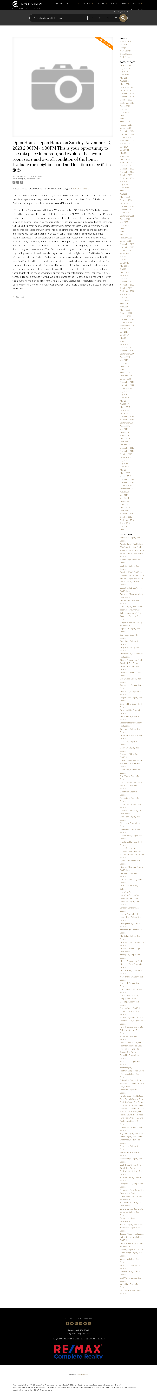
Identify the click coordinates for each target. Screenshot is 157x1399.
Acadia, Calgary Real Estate (131, 544)
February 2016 (126, 441)
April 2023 (124, 194)
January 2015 (125, 476)
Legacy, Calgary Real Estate (131, 914)
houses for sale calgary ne (130, 848)
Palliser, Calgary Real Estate (131, 1017)
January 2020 (125, 316)
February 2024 (126, 162)
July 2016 (124, 429)
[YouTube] (85, 1323)
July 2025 (124, 109)
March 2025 (125, 121)
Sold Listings (125, 57)
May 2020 (124, 303)
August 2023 (125, 181)
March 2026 (125, 84)
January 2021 (125, 278)
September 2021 (127, 253)
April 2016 (124, 435)
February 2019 (126, 344)
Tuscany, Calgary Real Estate (132, 1234)
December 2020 (127, 281)
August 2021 (125, 256)
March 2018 (125, 372)
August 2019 (125, 328)
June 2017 (124, 397)
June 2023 (124, 187)
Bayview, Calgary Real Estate (132, 575)
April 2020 (124, 306)
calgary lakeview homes (130, 610)
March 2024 (125, 159)
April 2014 (124, 504)
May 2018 (124, 366)
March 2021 (125, 272)
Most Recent (125, 65)
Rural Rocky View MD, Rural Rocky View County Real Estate (131, 1121)
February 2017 (126, 410)
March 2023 (125, 197)
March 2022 (125, 234)
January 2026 (125, 90)
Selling (101, 3)
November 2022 (127, 209)
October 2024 (126, 137)
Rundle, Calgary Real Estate (131, 1096)
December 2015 (127, 448)
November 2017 (127, 385)
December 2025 (127, 93)
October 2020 (126, 288)
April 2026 (124, 81)
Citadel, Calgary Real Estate (131, 660)
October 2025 (126, 100)
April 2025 (124, 118)
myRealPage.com (82, 1374)
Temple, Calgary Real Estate (131, 1224)
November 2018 (127, 350)
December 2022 (127, 206)
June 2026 (124, 74)
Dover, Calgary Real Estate (131, 760)
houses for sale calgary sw (130, 851)
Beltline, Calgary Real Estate (131, 578)
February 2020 (126, 313)
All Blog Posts (125, 41)
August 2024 (125, 143)
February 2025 (126, 125)
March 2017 (125, 407)
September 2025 (127, 103)
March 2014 (125, 507)
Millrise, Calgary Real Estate (131, 961)
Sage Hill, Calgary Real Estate (132, 1133)
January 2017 (125, 413)
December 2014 (127, 479)
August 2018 (125, 357)
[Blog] (89, 1323)
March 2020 (125, 310)
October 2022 (126, 212)
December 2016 (127, 416)
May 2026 (124, 78)
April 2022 (124, 231)
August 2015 (125, 460)
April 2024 (124, 156)
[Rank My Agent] (80, 1323)
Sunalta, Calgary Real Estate (131, 1209)
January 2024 (125, 165)
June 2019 (124, 335)
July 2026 (124, 71)
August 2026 (125, 68)
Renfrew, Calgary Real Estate (132, 1070)
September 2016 (127, 423)
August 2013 (125, 523)
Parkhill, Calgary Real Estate (131, 1027)
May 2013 (124, 529)
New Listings (125, 51)
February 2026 (126, 87)
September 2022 (127, 216)
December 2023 (127, 169)
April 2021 (124, 269)
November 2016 (127, 419)
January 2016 (125, 444)
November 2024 (127, 134)
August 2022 (125, 219)
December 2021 (127, 244)
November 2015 (127, 451)
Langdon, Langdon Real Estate (29, 179)
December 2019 (127, 319)
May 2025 (124, 115)
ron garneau (125, 1086)
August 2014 (125, 492)
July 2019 (124, 332)
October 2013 (126, 517)
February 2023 (126, 200)
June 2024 (124, 150)
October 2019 (126, 322)
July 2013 (124, 526)
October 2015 (126, 454)
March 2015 (125, 473)
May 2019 (124, 338)
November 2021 (127, 247)
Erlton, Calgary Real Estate (131, 782)
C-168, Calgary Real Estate (131, 606)
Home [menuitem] (59, 3)
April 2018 (124, 369)
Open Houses (126, 54)
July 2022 (124, 222)
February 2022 (126, 237)
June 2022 (124, 225)
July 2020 (124, 297)
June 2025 (124, 112)
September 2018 (127, 354)
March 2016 (125, 438)
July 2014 (124, 495)
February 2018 (126, 375)
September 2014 (127, 488)
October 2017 (126, 388)
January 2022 (125, 241)
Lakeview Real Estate (129, 898)
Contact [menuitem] (129, 9)
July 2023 (124, 184)
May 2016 (124, 432)
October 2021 (126, 250)
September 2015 (127, 457)
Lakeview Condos (127, 892)
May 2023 (124, 190)
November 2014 (127, 482)
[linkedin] (76, 1323)
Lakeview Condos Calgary (131, 895)
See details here (81, 188)
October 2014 (126, 485)
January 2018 (125, 379)
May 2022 (124, 228)
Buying (87, 3)
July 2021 (124, 259)
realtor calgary (126, 1067)
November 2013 (127, 513)
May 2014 (124, 501)
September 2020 (127, 291)
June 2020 (124, 300)
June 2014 (124, 498)
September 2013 (127, 520)
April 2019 (124, 341)
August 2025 (125, 106)
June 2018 (124, 363)
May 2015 (124, 470)
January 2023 (125, 203)
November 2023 (127, 172)
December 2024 (127, 131)
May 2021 (124, 266)
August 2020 (125, 294)
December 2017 (127, 382)
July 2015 (124, 463)
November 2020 (127, 285)
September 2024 (127, 140)
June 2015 (124, 466)
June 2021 (124, 263)
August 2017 (125, 391)
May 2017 (124, 401)
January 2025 (125, 128)
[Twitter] (72, 1323)
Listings (123, 47)
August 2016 (125, 426)
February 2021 (126, 275)
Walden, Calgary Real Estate (131, 1249)
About (136, 3)
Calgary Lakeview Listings (130, 613)
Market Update (119, 3)
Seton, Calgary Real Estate (131, 1136)
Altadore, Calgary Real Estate (132, 550)
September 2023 (127, 178)
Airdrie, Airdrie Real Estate (131, 547)
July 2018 (124, 360)
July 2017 (124, 394)
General (123, 44)
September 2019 (127, 325)
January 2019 (125, 347)
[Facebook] (67, 1323)
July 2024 (124, 147)
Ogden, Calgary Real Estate (131, 1008)
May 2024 (124, 153)
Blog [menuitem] (140, 9)
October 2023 (126, 175)
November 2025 (127, 96)
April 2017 (124, 404)
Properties (71, 3)
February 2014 (126, 510)
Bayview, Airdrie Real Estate (132, 572)
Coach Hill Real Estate (129, 663)
